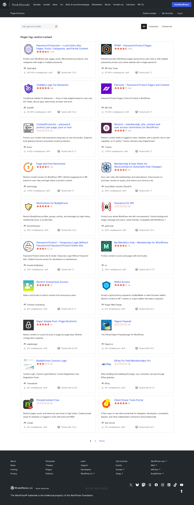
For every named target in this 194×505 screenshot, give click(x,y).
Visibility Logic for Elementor (52, 85)
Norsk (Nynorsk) (42, 488)
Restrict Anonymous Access (52, 281)
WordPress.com (159, 461)
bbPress (155, 469)
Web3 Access (122, 281)
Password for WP (124, 203)
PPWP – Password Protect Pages (133, 45)
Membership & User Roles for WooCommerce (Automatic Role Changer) (138, 165)
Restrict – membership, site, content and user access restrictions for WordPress (137, 126)
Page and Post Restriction (50, 163)
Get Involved (121, 461)
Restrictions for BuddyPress (52, 203)
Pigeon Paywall (122, 321)
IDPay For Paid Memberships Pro (132, 360)
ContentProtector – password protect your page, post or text (54, 126)
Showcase (50, 461)
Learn (83, 461)
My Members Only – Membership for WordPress (141, 242)
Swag (119, 473)
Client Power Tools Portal (128, 400)
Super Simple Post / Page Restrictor (56, 321)
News (13, 465)
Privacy (14, 473)
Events (119, 465)
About (13, 461)
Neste (102, 441)
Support (84, 465)
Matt (154, 465)
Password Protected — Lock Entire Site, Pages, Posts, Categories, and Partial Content (62, 47)
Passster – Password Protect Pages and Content (141, 85)
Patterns (49, 473)
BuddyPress (157, 473)
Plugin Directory (18, 13)
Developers (86, 469)
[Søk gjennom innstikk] (56, 26)
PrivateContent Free (47, 400)
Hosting (14, 469)
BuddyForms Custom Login (51, 360)
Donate (120, 469)
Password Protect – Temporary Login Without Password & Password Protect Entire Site (62, 244)
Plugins (49, 469)
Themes (49, 465)
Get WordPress (181, 4)
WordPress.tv (88, 473)
